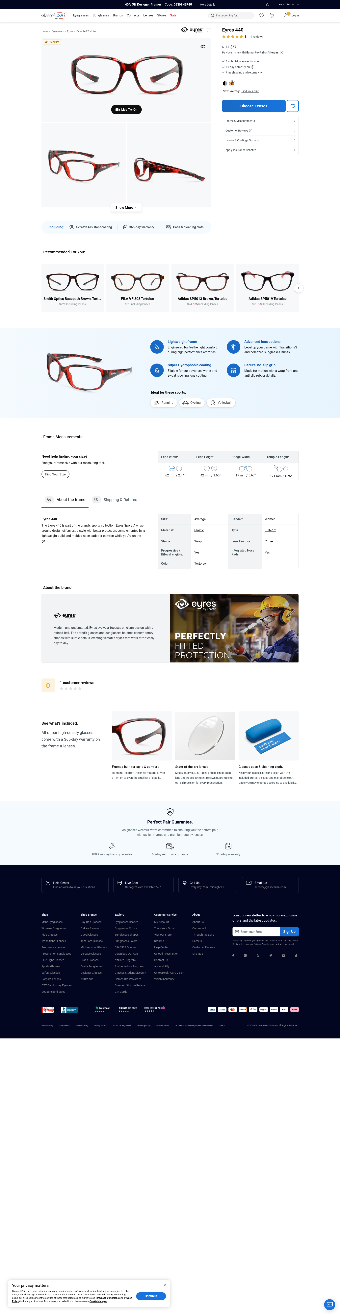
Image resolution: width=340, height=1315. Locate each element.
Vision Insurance (164, 979)
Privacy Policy (290, 940)
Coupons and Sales (53, 991)
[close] (165, 1285)
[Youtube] (283, 956)
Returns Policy (162, 1026)
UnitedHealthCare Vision (169, 972)
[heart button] (293, 106)
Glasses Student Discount (130, 972)
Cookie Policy (82, 1026)
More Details (207, 4)
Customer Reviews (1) (238, 130)
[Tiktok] (296, 956)
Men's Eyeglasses (52, 922)
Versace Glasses (91, 953)
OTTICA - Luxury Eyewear (57, 985)
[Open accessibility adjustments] (267, 5)
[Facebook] (233, 956)
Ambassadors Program (129, 966)
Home (44, 31)
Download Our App (126, 953)
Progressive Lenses (53, 947)
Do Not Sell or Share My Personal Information (194, 1026)
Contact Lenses (51, 979)
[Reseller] (155, 1010)
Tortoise (200, 563)
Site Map (197, 953)
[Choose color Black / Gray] (225, 83)
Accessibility (161, 966)
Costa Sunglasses (92, 966)
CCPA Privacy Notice (122, 1026)
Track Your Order (164, 928)
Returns (159, 941)
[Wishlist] (261, 15)
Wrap (198, 541)
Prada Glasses (89, 960)
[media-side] (169, 165)
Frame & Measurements (240, 120)
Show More (124, 207)
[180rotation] (203, 47)
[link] (54, 15)
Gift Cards (121, 991)
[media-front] (126, 80)
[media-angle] (83, 165)
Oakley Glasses (90, 928)
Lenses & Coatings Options (242, 140)
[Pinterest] (271, 956)
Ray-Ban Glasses (91, 922)
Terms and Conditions (107, 1298)
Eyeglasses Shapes (126, 922)
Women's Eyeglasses (53, 928)
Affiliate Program (125, 960)
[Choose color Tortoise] (232, 83)
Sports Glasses (50, 966)
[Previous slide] (41, 288)
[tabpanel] (170, 541)
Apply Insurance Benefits (240, 150)
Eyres (70, 31)
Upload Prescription (166, 953)
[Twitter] (258, 956)
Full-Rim (270, 530)
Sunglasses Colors (126, 941)
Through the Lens (203, 934)
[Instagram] (245, 956)
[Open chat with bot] (329, 1304)
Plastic (199, 530)
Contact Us (161, 960)
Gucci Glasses (89, 934)
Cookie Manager (98, 1301)
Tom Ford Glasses (92, 941)
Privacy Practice (100, 1026)
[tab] (65, 501)
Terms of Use (275, 940)
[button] (47, 1010)
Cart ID (222, 1026)
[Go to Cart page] (272, 15)
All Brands (87, 979)
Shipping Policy (143, 1026)
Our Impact (199, 928)
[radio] (61, 689)
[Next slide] (298, 288)
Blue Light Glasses (52, 960)
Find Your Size (250, 91)
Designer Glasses (91, 972)
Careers (197, 941)
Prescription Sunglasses (56, 953)
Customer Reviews (203, 947)
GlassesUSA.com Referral (130, 985)
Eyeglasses (58, 31)
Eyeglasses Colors (126, 928)
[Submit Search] (212, 15)
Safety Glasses (50, 972)
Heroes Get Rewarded (128, 979)
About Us (198, 922)
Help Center (161, 947)
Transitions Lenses (53, 941)
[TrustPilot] (103, 1010)
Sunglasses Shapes (127, 934)
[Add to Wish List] (209, 30)
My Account (161, 922)
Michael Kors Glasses (94, 947)
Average (235, 91)
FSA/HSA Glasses (126, 947)
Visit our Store (162, 934)
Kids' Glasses (49, 934)
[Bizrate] (128, 1010)
